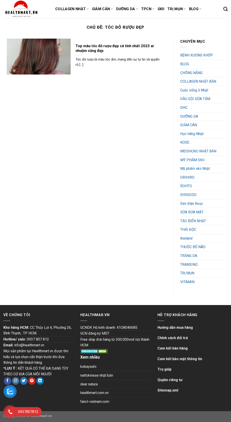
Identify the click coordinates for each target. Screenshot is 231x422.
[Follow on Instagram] (15, 381)
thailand (186, 238)
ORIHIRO (187, 177)
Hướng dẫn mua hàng (175, 327)
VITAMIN (187, 282)
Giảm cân (101, 9)
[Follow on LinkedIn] (40, 381)
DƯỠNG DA (189, 116)
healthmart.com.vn (94, 393)
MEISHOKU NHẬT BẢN (198, 151)
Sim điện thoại (191, 203)
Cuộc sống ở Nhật (194, 90)
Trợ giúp (164, 369)
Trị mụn (175, 9)
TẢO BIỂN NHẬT (193, 221)
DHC (183, 107)
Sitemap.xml (167, 390)
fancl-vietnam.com (94, 401)
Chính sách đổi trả (172, 338)
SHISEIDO (188, 195)
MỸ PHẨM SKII (192, 160)
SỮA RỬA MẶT (191, 212)
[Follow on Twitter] (24, 381)
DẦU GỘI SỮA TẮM (195, 99)
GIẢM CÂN (188, 125)
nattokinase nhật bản (96, 375)
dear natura (89, 384)
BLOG (184, 64)
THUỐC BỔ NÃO (193, 247)
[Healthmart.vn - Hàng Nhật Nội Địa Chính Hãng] (26, 9)
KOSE (184, 142)
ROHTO (186, 186)
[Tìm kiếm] (225, 9)
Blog (194, 9)
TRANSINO (189, 264)
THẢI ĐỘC (188, 229)
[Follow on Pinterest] (32, 381)
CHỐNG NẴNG (191, 73)
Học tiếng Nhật (191, 134)
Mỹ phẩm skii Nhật (195, 168)
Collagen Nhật (70, 9)
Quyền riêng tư (169, 380)
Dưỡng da (125, 9)
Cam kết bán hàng (172, 348)
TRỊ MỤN (187, 273)
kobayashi (88, 366)
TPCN (146, 9)
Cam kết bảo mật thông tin (179, 359)
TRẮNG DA (188, 256)
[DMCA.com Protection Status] (94, 351)
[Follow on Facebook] (7, 381)
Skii (161, 9)
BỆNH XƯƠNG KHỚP (196, 55)
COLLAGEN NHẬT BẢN (198, 81)
